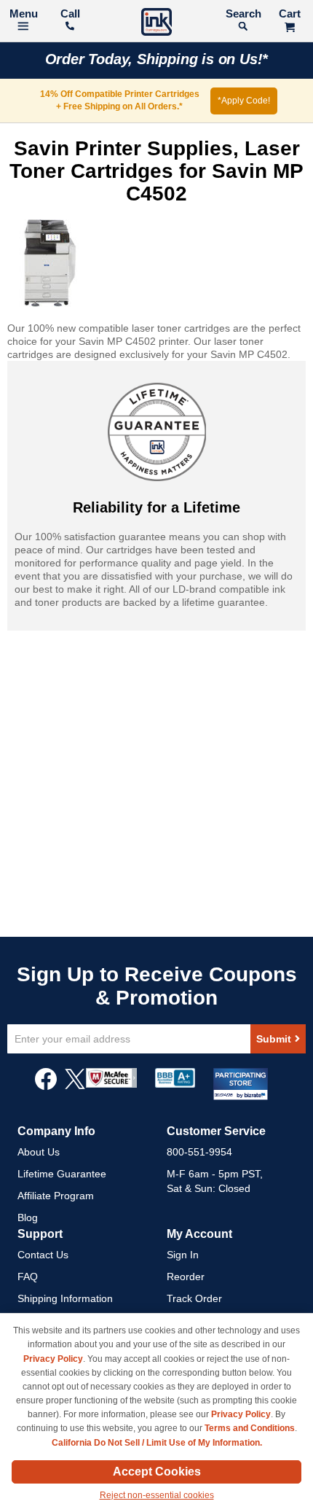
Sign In (183, 1254)
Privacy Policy (53, 1359)
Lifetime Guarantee (61, 1174)
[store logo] (156, 23)
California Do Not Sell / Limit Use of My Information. (157, 1443)
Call (70, 13)
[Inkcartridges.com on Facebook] (46, 1086)
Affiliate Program (55, 1195)
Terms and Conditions (250, 1428)
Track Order (194, 1298)
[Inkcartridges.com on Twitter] (75, 1086)
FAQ (27, 1276)
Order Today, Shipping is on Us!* (157, 59)
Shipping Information (65, 1298)
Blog (27, 1217)
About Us (38, 1152)
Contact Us (42, 1254)
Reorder (186, 1276)
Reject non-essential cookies (157, 1495)
